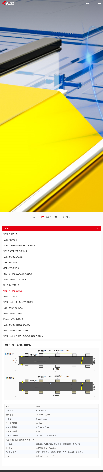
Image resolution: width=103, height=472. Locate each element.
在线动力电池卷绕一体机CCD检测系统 (18, 302)
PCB (68, 217)
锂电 (42, 217)
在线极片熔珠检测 (10, 240)
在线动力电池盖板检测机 (13, 257)
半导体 (61, 217)
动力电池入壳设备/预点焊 (13, 319)
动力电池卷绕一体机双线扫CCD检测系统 (19, 245)
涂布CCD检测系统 (10, 262)
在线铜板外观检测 (10, 234)
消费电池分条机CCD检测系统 (14, 279)
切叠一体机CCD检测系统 (13, 308)
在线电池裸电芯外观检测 (13, 313)
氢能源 (48, 217)
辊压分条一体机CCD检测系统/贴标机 (17, 274)
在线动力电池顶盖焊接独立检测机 (16, 325)
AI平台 (35, 217)
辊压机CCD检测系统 (11, 268)
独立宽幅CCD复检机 (11, 285)
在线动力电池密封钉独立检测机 (15, 330)
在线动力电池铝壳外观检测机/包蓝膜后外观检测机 (23, 336)
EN (87, 4)
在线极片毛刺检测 (10, 296)
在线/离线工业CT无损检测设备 (15, 251)
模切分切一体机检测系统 (13, 291)
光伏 (55, 217)
